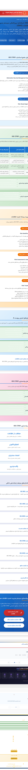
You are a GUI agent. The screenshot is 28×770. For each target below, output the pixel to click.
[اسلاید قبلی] (19, 662)
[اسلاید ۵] (12, 662)
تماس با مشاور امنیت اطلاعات (13, 613)
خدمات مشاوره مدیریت (13, 625)
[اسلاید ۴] (13, 662)
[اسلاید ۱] (16, 662)
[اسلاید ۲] (15, 662)
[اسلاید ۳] (14, 662)
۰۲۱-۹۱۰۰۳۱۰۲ (14, 751)
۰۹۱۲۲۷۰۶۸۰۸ (14, 758)
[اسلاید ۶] (11, 662)
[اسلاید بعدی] (8, 662)
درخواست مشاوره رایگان (13, 619)
